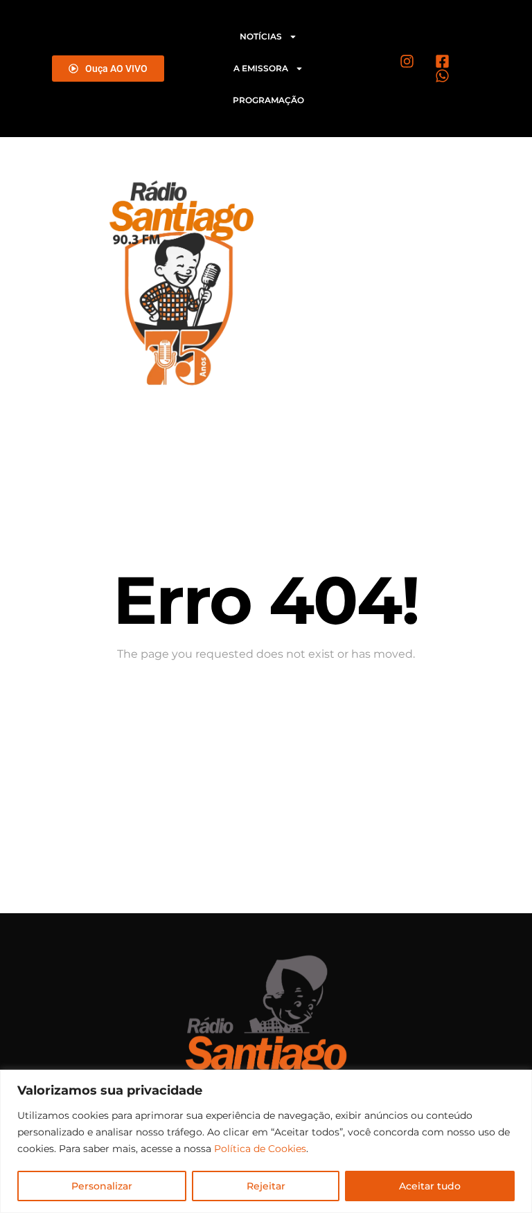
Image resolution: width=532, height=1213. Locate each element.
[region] (266, 1141)
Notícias (261, 36)
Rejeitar (266, 1186)
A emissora (260, 68)
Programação (268, 100)
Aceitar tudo (430, 1186)
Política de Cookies (260, 1148)
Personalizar (101, 1186)
